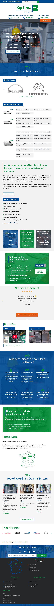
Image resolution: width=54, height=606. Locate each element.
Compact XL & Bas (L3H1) (23, 127)
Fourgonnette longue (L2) (23, 113)
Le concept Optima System (11, 223)
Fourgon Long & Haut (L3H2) (42, 138)
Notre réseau (11, 436)
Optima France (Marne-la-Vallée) (16, 15)
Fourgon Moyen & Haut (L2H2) (42, 135)
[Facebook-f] (29, 552)
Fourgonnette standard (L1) (41, 110)
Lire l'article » (6, 513)
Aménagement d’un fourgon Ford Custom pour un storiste (43, 497)
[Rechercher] (38, 2)
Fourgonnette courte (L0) (23, 110)
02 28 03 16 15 (29, 17)
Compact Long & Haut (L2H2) (42, 123)
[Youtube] (34, 552)
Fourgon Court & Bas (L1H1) (23, 132)
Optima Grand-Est (39, 577)
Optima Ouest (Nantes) (28, 15)
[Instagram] (20, 552)
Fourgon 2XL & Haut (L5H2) (41, 149)
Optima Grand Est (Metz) (43, 15)
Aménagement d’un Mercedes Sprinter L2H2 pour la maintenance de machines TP (9, 498)
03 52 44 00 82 (44, 17)
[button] (20, 20)
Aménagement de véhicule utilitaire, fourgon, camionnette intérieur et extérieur (25, 168)
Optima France (39, 560)
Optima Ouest (15, 577)
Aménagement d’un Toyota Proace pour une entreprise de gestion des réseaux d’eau (27, 498)
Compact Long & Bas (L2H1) (23, 123)
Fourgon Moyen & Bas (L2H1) (24, 135)
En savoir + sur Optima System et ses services (15, 542)
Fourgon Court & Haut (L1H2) (42, 132)
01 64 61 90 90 (15, 18)
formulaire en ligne (29, 418)
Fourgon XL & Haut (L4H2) (41, 144)
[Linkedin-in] (25, 552)
